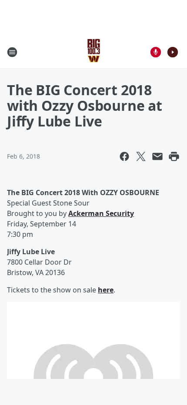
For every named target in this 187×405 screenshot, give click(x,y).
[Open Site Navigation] (12, 52)
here (106, 290)
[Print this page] (174, 156)
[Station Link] (94, 52)
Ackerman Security (101, 213)
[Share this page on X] (141, 156)
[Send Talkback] (155, 52)
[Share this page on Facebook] (124, 156)
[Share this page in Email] (157, 156)
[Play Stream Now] (172, 52)
